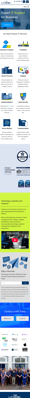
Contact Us (7, 25)
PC (10, 106)
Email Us (8, 319)
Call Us (23, 319)
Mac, (8, 106)
